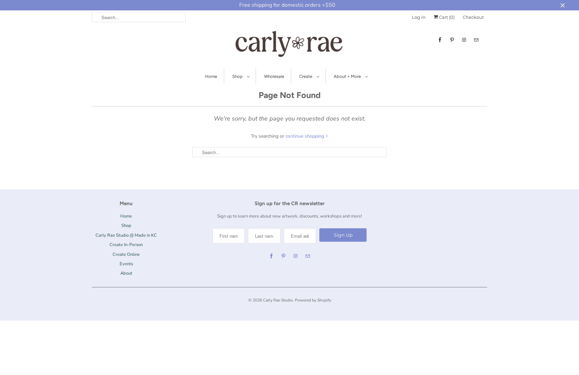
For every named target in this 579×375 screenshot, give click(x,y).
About (126, 273)
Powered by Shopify (313, 300)
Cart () (446, 17)
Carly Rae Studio (278, 300)
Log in (419, 17)
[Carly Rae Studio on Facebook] (440, 39)
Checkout (473, 17)
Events (126, 264)
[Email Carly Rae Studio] (476, 39)
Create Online (126, 254)
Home (211, 76)
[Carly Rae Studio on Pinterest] (452, 39)
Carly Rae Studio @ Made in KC (126, 235)
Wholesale (274, 76)
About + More (348, 76)
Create (306, 76)
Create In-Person (126, 245)
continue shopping (305, 136)
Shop (238, 76)
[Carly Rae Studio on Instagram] (464, 39)
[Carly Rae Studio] (289, 45)
